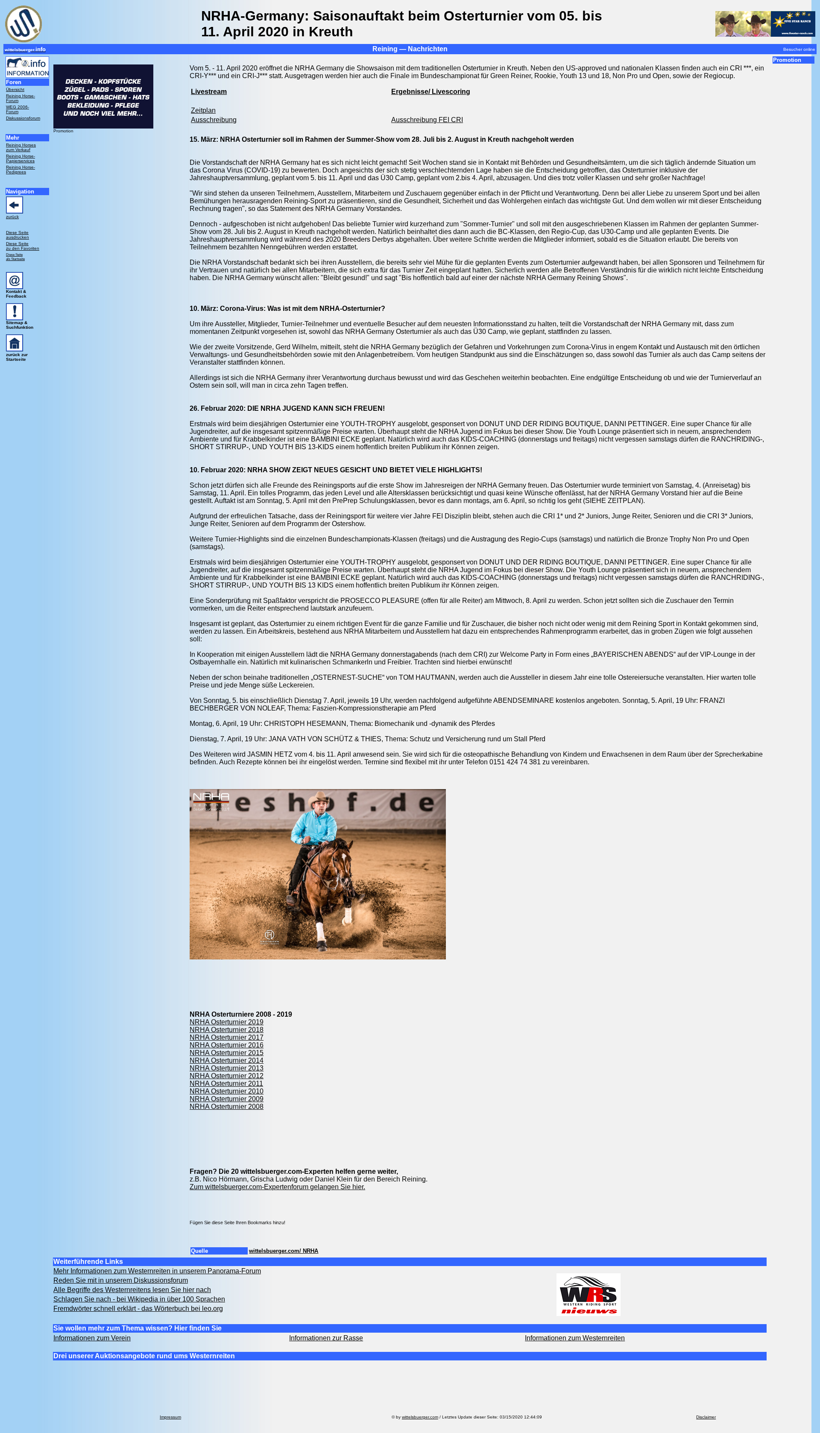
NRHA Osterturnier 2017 (227, 1037)
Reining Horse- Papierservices (20, 158)
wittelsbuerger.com (420, 1417)
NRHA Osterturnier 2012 (227, 1075)
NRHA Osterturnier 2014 (227, 1060)
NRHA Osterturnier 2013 (227, 1068)
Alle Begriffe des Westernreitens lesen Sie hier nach (132, 1289)
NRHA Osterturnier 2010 (227, 1091)
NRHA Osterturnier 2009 (227, 1099)
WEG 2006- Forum (17, 109)
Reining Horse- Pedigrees (20, 169)
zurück (12, 216)
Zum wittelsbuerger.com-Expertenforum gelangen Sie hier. (277, 1186)
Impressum (170, 1417)
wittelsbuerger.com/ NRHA (283, 1251)
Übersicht (15, 89)
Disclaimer (706, 1417)
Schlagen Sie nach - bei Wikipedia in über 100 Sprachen (139, 1299)
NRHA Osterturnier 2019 (227, 1022)
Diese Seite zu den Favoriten (22, 246)
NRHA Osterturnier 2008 (227, 1106)
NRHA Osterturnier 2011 (226, 1083)
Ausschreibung (214, 119)
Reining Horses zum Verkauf (21, 147)
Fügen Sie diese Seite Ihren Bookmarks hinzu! (237, 1222)
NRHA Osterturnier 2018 (227, 1029)
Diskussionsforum (23, 118)
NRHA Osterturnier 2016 (227, 1045)
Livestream (209, 91)
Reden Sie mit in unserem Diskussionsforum (120, 1280)
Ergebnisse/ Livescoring (430, 91)
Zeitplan (203, 110)
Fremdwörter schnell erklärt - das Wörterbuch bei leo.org (138, 1308)
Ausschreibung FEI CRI (427, 119)
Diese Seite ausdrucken (17, 235)
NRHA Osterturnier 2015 (227, 1052)
